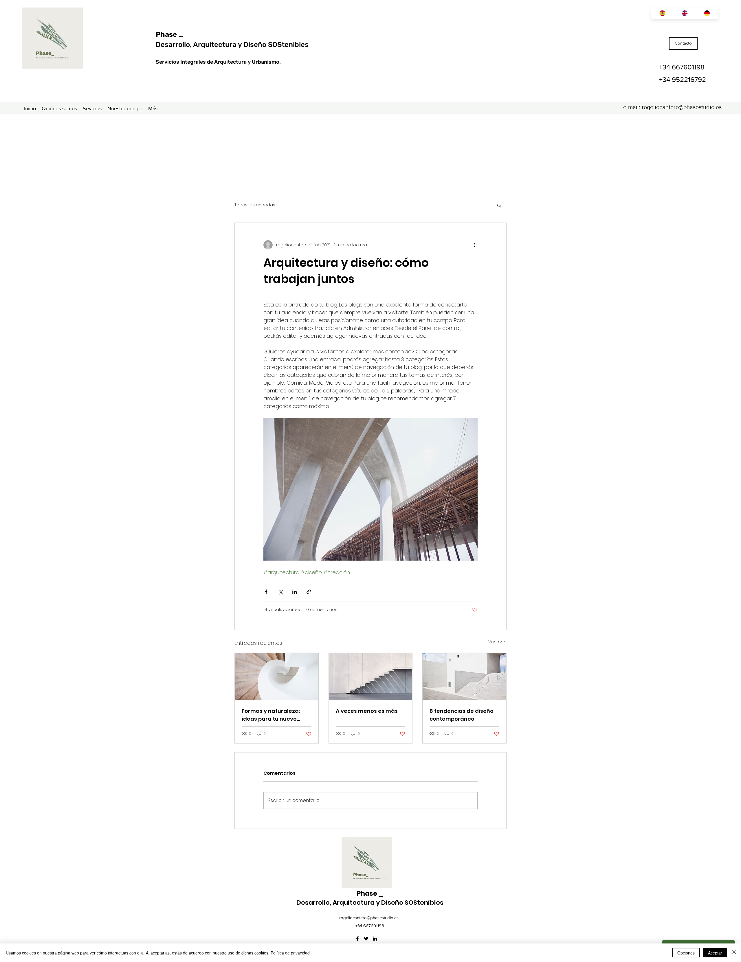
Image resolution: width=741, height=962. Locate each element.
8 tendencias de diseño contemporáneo (462, 714)
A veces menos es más (367, 711)
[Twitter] (366, 938)
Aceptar (715, 953)
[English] (684, 13)
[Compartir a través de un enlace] (308, 591)
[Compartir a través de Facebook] (266, 591)
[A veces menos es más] (370, 676)
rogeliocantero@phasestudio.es (682, 107)
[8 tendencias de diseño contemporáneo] (464, 676)
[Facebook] (357, 938)
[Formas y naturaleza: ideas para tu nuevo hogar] (276, 676)
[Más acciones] (474, 244)
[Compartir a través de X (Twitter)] (280, 591)
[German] (707, 13)
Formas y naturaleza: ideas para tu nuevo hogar (271, 715)
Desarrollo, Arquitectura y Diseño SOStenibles (232, 45)
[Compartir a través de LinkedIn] (294, 591)
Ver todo (497, 642)
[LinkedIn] (375, 938)
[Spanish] (662, 13)
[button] (499, 205)
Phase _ (170, 34)
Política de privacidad (290, 953)
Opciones (686, 953)
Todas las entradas (254, 205)
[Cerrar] (734, 952)
